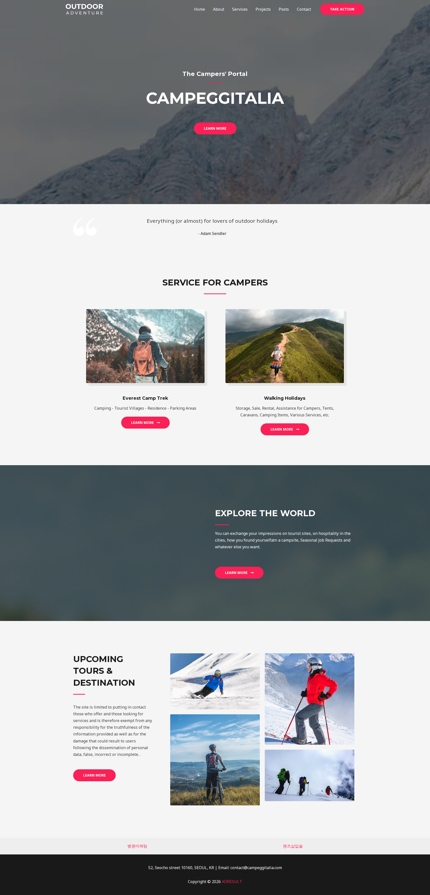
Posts (284, 9)
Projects (263, 9)
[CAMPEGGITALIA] (84, 8)
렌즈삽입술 (293, 846)
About (218, 9)
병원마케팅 (137, 846)
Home (199, 9)
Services (240, 9)
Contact (304, 9)
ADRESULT (232, 881)
